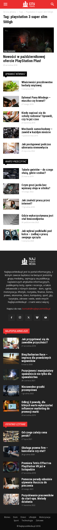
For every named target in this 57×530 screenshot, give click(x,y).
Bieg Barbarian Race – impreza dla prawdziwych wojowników (36, 358)
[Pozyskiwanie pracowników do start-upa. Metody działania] (11, 499)
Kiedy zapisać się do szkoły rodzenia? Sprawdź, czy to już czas (37, 116)
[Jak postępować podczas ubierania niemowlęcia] (11, 148)
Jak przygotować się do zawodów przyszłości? (35, 340)
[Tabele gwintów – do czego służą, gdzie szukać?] (11, 173)
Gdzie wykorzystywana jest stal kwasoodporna (37, 217)
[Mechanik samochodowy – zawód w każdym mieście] (11, 132)
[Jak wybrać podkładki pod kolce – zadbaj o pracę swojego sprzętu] (11, 234)
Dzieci (23, 517)
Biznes (7, 517)
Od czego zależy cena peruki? (34, 434)
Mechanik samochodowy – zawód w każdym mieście (37, 130)
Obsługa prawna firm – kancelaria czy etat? (35, 449)
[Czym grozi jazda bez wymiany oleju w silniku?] (11, 188)
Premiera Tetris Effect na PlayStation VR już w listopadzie (36, 466)
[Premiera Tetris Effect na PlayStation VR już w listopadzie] (11, 467)
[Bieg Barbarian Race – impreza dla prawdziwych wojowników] (11, 358)
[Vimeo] (37, 317)
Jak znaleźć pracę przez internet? (36, 202)
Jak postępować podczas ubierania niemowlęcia (36, 146)
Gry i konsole (9, 51)
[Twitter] (28, 317)
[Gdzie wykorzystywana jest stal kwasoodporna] (11, 219)
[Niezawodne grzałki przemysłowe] (11, 390)
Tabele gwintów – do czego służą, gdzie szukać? (37, 171)
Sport (16, 520)
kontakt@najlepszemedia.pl (36, 308)
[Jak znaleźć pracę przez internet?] (11, 204)
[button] (52, 4)
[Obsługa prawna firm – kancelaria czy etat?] (11, 451)
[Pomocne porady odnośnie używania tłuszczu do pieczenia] (11, 483)
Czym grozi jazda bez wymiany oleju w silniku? (36, 186)
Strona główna (9, 12)
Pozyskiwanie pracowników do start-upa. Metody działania (38, 498)
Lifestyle (32, 517)
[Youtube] (45, 317)
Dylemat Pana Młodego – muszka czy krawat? (36, 99)
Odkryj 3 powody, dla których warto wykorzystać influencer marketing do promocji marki (37, 406)
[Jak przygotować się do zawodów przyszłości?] (11, 343)
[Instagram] (20, 317)
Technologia (27, 520)
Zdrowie (39, 520)
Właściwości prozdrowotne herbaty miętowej (37, 83)
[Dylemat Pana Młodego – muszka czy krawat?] (11, 101)
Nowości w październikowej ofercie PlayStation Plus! (24, 58)
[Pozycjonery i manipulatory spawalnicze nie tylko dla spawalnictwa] (11, 374)
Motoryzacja (44, 517)
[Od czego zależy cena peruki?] (11, 436)
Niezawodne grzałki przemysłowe (33, 388)
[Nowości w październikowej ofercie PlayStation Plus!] (28, 40)
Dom (15, 517)
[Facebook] (11, 317)
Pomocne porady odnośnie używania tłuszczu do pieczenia (37, 482)
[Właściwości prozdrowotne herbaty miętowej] (11, 86)
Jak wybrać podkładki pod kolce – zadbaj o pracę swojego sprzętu (37, 234)
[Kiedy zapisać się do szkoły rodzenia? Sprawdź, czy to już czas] (11, 116)
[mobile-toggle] (5, 4)
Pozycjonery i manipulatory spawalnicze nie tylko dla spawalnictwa (37, 374)
